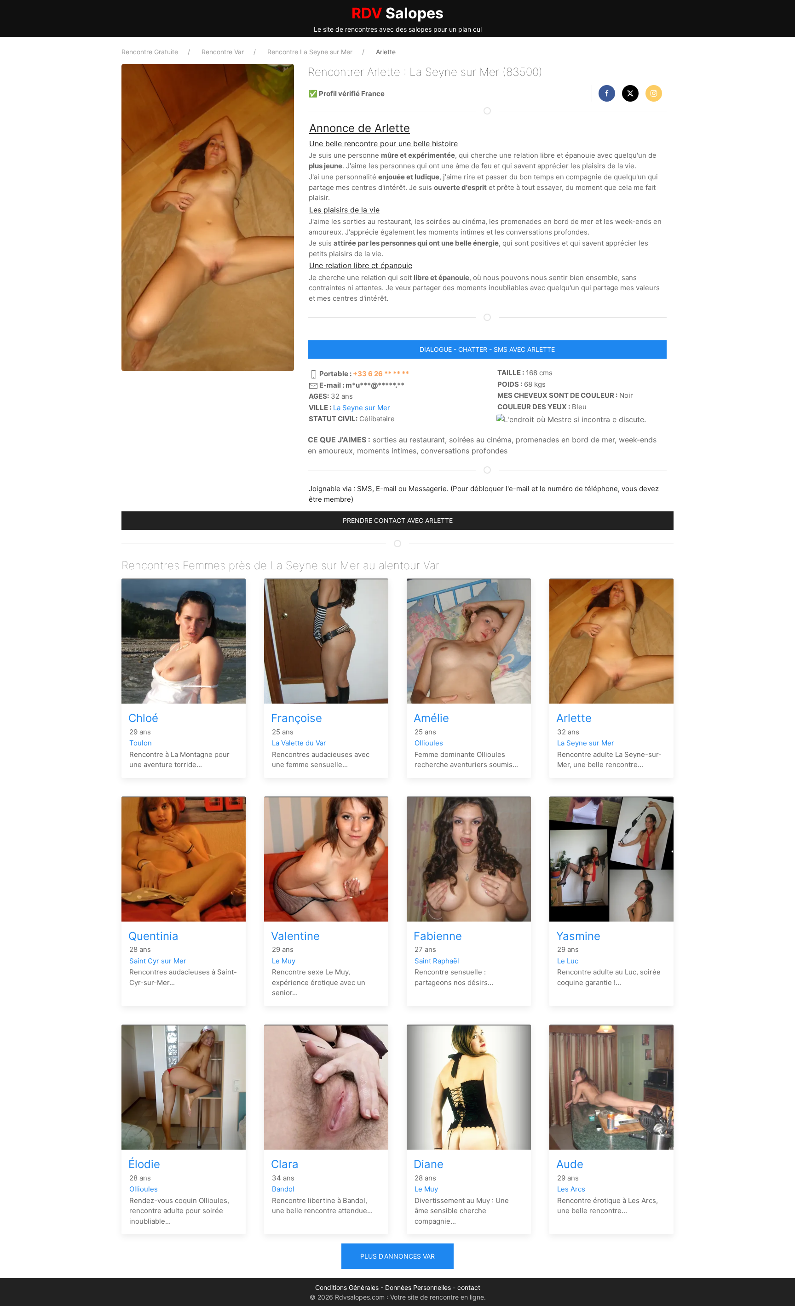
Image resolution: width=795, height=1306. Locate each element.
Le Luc (567, 961)
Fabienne (438, 936)
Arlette (574, 718)
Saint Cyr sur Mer (157, 961)
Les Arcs (571, 1189)
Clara (285, 1164)
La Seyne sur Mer (361, 407)
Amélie (431, 718)
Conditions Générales (347, 1287)
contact (468, 1287)
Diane (429, 1164)
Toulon (140, 743)
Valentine (295, 936)
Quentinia (153, 936)
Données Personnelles (418, 1287)
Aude (569, 1164)
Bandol (283, 1189)
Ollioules (429, 743)
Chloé (143, 718)
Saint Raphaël (437, 961)
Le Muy (283, 961)
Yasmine (578, 936)
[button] (607, 93)
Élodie (144, 1164)
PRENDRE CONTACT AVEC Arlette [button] (398, 520)
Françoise (296, 718)
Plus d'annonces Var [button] (397, 1256)
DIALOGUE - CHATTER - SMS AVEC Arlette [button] (487, 349)
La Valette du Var (299, 743)
